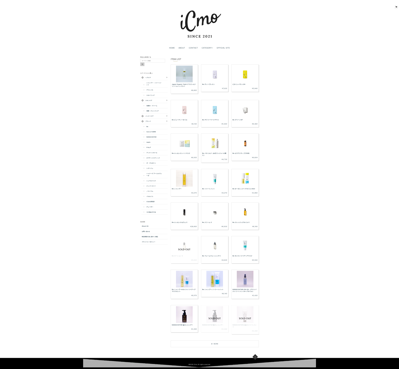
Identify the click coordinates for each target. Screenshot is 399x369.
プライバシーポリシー (148, 242)
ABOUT (182, 48)
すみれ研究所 (151, 201)
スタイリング (151, 95)
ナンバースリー (151, 186)
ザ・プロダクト (151, 163)
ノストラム (150, 191)
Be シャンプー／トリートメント (213, 289)
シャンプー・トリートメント (154, 84)
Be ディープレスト (208, 84)
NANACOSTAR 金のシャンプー (182, 325)
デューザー (150, 207)
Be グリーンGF (238, 120)
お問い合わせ (146, 231)
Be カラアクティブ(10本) (241, 153)
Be (147, 126)
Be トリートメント (208, 189)
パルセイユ (150, 196)
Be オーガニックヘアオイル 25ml (244, 189)
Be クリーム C (207, 222)
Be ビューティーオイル (179, 120)
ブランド (148, 121)
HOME (172, 48)
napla (148, 142)
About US (145, 226)
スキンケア (148, 100)
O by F (149, 147)
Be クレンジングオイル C (241, 222)
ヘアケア (148, 77)
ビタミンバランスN (239, 84)
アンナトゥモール (152, 152)
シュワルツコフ (151, 181)
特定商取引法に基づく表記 (150, 236)
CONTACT (193, 48)
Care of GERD (151, 132)
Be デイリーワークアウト (210, 120)
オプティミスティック (153, 158)
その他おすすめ (151, 212)
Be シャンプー (177, 189)
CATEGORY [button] (207, 48)
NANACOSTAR (151, 137)
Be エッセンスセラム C (179, 222)
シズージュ (150, 168)
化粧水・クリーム (152, 105)
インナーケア (149, 116)
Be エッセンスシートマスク (181, 153)
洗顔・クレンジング (153, 111)
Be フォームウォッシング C (211, 256)
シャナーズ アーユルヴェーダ (154, 174)
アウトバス (150, 90)
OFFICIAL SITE (223, 48)
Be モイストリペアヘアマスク (242, 256)
